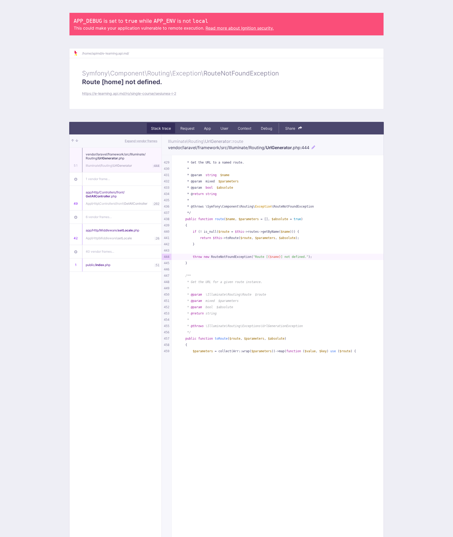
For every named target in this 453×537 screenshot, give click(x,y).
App (207, 128)
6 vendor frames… (99, 217)
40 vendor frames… (100, 251)
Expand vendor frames (141, 141)
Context (244, 128)
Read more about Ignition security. (240, 28)
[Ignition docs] (78, 53)
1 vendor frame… (98, 179)
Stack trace (161, 128)
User (224, 128)
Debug (266, 128)
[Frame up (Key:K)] (72, 141)
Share (290, 128)
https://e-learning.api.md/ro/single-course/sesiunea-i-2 (129, 93)
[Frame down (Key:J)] (76, 141)
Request (187, 128)
